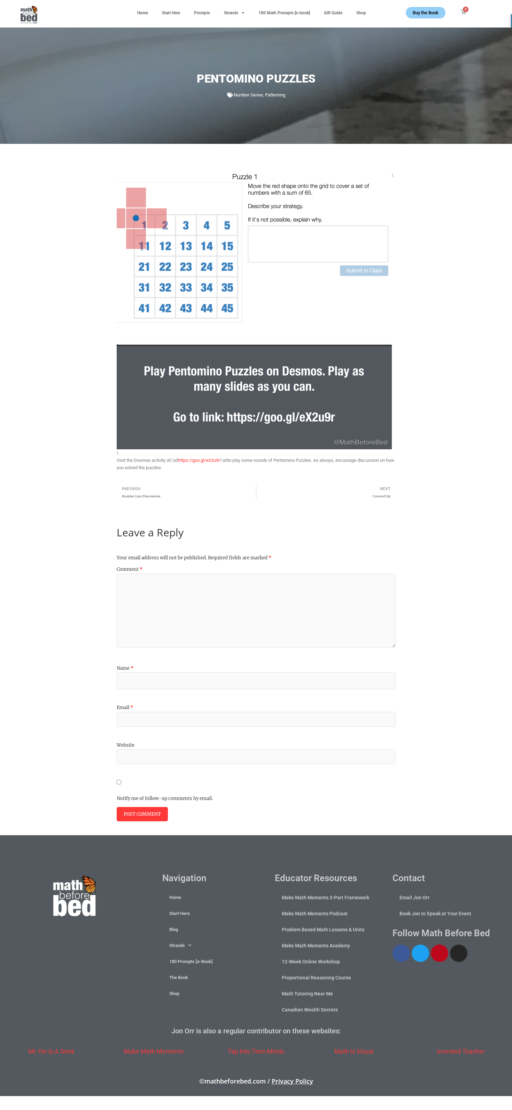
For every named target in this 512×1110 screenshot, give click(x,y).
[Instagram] (458, 953)
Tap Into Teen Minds (256, 1051)
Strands (231, 12)
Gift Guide (333, 12)
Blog (173, 929)
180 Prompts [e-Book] (191, 961)
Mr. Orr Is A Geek (51, 1051)
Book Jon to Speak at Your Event (435, 913)
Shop (361, 12)
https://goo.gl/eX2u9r (199, 460)
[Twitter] (420, 953)
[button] (495, 10)
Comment (129, 569)
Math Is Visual (353, 1051)
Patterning (275, 95)
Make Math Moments (154, 1051)
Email (125, 708)
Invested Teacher (461, 1051)
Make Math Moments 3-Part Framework (325, 897)
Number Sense (248, 95)
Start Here (171, 12)
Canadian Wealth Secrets (310, 1009)
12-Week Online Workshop (311, 961)
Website (125, 745)
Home (142, 12)
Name (125, 668)
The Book (178, 977)
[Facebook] (401, 953)
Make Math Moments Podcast (315, 913)
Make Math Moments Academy (316, 945)
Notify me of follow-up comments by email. (165, 798)
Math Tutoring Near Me (307, 993)
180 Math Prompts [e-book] (284, 12)
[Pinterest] (439, 953)
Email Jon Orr (414, 897)
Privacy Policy (292, 1081)
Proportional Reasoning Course (316, 977)
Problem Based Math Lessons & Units (323, 929)
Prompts (202, 12)
